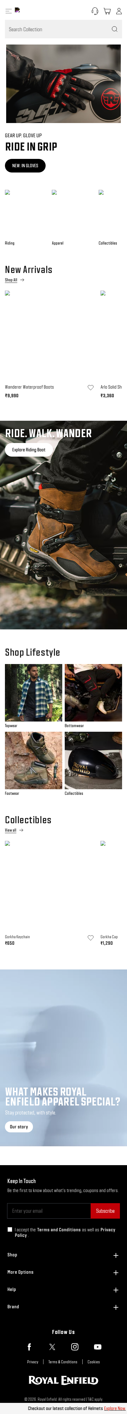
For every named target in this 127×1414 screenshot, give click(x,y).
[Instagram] (75, 1347)
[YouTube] (97, 1347)
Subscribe (105, 1211)
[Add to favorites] (90, 387)
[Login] (119, 11)
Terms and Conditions (59, 1229)
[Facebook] (29, 1347)
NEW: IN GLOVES (25, 165)
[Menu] (8, 11)
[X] (52, 1347)
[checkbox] (9, 1229)
